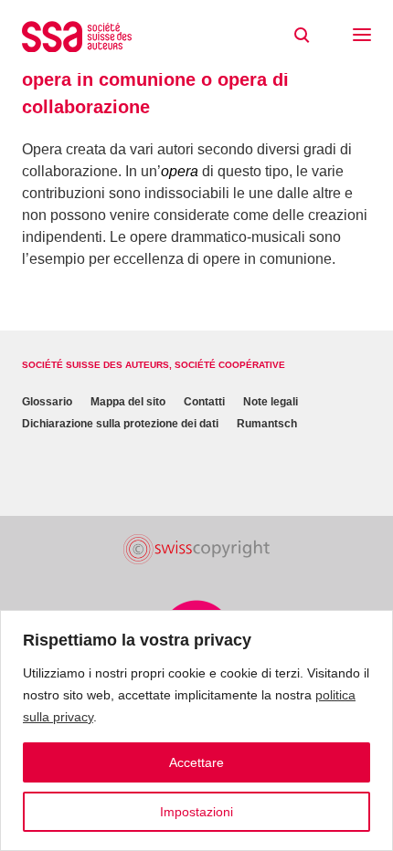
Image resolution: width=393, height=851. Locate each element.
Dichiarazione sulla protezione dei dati (120, 423)
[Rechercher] (301, 35)
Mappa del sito (127, 401)
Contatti (204, 401)
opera (179, 171)
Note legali (270, 401)
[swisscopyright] (196, 549)
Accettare (196, 762)
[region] (196, 730)
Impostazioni (196, 811)
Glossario (47, 401)
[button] (362, 36)
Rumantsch (267, 423)
